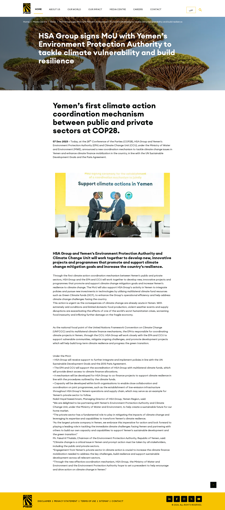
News (53, 21)
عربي (191, 10)
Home (26, 21)
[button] (54, 9)
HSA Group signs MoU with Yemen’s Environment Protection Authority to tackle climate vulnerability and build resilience (120, 21)
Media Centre (40, 21)
